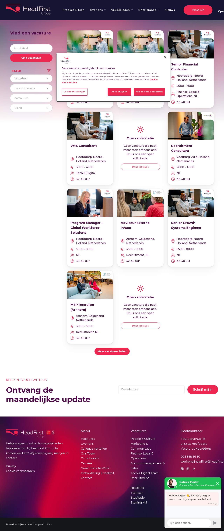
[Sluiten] (165, 57)
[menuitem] (73, 10)
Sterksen (137, 492)
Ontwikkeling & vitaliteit (97, 473)
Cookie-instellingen (75, 92)
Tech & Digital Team (145, 473)
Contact (86, 478)
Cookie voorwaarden (20, 471)
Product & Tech (74, 10)
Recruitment (140, 478)
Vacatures (88, 438)
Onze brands (147, 10)
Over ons (96, 10)
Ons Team (88, 453)
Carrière (86, 463)
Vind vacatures (31, 58)
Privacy (11, 466)
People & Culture (143, 438)
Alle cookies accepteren (149, 92)
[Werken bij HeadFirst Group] (29, 10)
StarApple (138, 497)
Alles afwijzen (119, 92)
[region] (113, 77)
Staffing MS (139, 502)
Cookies (47, 524)
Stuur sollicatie (140, 167)
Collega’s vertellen (94, 448)
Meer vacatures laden (112, 351)
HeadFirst (137, 488)
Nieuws (170, 10)
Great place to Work (95, 468)
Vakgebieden (120, 10)
